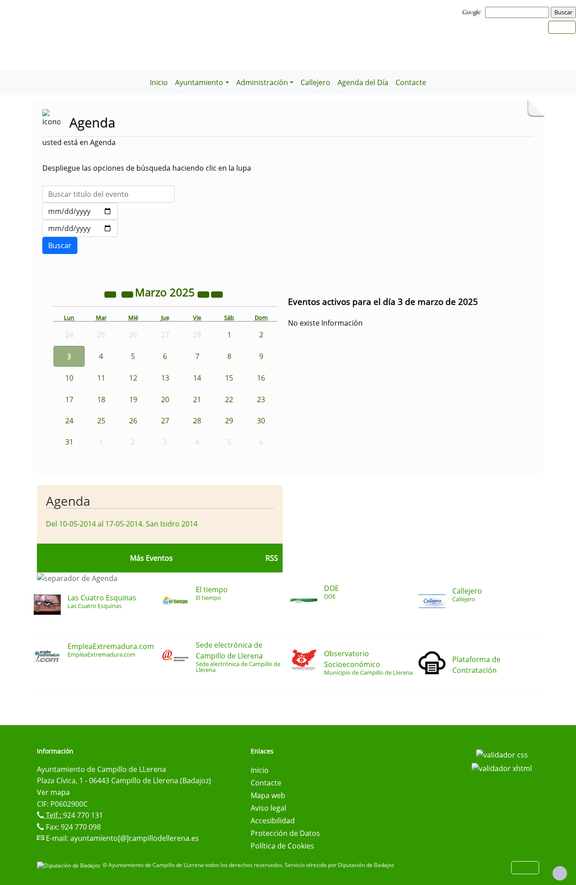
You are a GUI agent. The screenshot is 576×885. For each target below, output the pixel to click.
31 (69, 442)
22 (229, 399)
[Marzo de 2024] (111, 294)
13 (165, 378)
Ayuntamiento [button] (199, 82)
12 (133, 378)
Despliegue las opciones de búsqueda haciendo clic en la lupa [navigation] (146, 168)
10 (69, 378)
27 (165, 421)
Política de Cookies (282, 846)
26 (133, 421)
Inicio (159, 82)
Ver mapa (53, 792)
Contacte (411, 82)
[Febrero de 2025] (128, 294)
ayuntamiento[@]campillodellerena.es (134, 838)
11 (101, 378)
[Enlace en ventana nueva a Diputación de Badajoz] (70, 865)
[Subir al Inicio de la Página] (560, 873)
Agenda (68, 500)
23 (261, 399)
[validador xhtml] (502, 767)
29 (229, 421)
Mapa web (268, 795)
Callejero (315, 82)
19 (133, 399)
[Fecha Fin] (80, 228)
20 (165, 399)
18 (101, 399)
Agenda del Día (363, 82)
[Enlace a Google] (473, 12)
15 (229, 378)
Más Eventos (151, 558)
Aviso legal (268, 808)
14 (197, 378)
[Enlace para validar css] (502, 754)
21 (197, 399)
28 (197, 421)
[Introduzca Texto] (108, 194)
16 (261, 378)
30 (261, 421)
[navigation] (518, 12)
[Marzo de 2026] (204, 294)
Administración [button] (262, 82)
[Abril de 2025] (217, 294)
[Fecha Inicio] (80, 211)
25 (101, 421)
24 (69, 421)
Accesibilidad (273, 821)
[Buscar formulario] (59, 245)
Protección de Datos (285, 833)
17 (69, 399)
